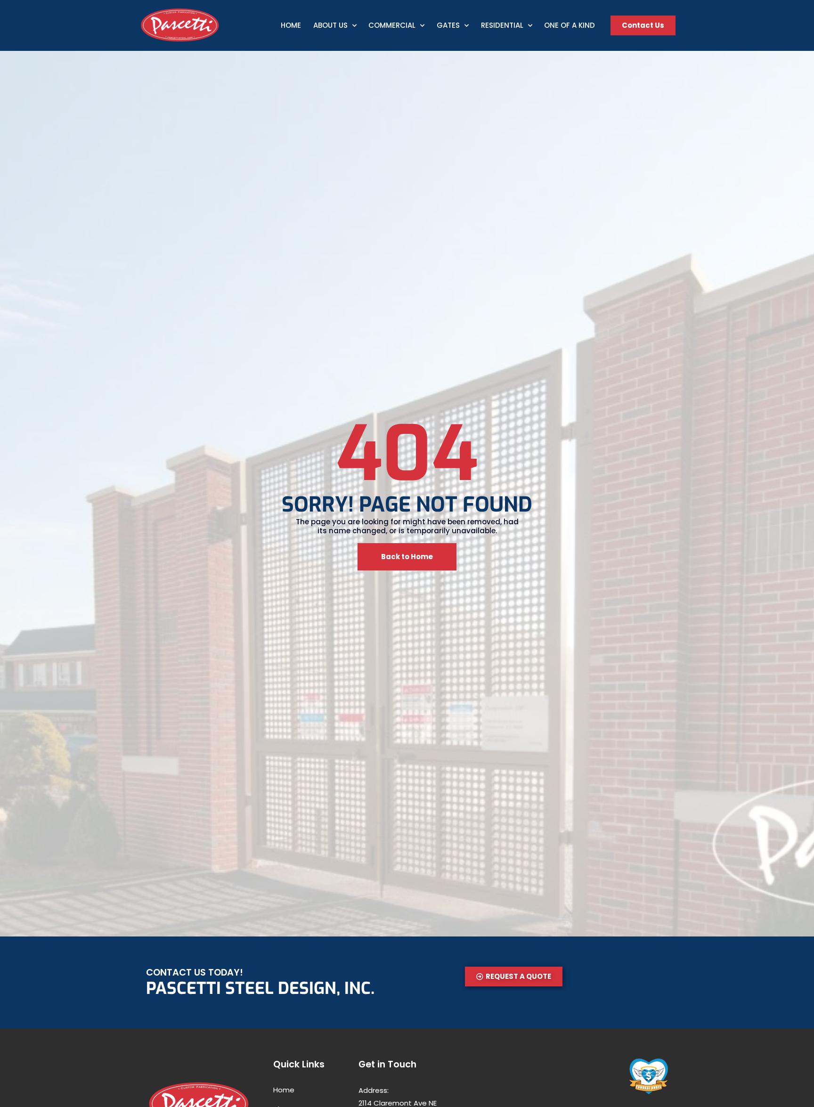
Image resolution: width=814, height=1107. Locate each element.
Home (291, 25)
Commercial (391, 25)
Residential (502, 25)
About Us (330, 25)
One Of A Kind (569, 25)
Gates (448, 25)
